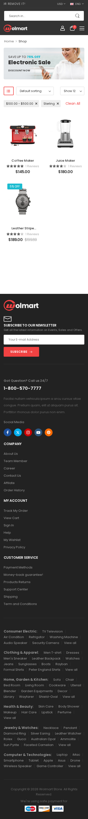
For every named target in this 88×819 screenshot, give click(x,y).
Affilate (9, 483)
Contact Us (12, 475)
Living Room (34, 685)
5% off (15, 186)
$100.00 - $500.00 (19, 104)
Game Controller (50, 766)
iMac (76, 754)
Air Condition (14, 637)
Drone (75, 760)
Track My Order (16, 510)
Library (9, 696)
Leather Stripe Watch (22, 230)
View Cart (11, 518)
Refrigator (37, 637)
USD (59, 4)
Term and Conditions (20, 604)
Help (7, 532)
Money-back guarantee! (23, 574)
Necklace (51, 728)
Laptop (62, 754)
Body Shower (68, 706)
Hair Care (29, 712)
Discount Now (19, 71)
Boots (46, 664)
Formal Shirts (14, 669)
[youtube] (38, 432)
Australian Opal (43, 739)
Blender (10, 691)
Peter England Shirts (44, 669)
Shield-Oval (48, 696)
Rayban (61, 664)
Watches (73, 658)
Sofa (57, 679)
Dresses (72, 652)
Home (9, 41)
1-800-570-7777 (22, 388)
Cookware (57, 685)
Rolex (8, 739)
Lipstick (47, 712)
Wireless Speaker (18, 766)
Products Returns (17, 582)
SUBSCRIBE (18, 352)
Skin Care (46, 706)
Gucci (21, 739)
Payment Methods (18, 567)
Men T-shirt (52, 652)
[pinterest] (49, 432)
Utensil (76, 685)
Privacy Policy (14, 547)
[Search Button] (78, 16)
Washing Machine (64, 637)
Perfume (64, 712)
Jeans (8, 664)
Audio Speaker (15, 643)
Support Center (16, 589)
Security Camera (45, 643)
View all (70, 643)
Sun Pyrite (11, 745)
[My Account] (62, 28)
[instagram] (28, 432)
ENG (78, 4)
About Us (11, 453)
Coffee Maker (22, 160)
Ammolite (68, 739)
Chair (70, 679)
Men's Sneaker (15, 658)
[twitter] (18, 432)
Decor (62, 691)
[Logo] (15, 28)
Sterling (49, 104)
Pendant (70, 728)
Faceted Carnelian (39, 745)
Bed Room (12, 685)
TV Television (52, 631)
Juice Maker (65, 160)
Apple (48, 760)
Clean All (73, 103)
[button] (81, 28)
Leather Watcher (68, 733)
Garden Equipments (37, 691)
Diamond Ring (15, 733)
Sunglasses (27, 664)
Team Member (15, 461)
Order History (14, 490)
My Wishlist (12, 540)
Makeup (10, 712)
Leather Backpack (46, 658)
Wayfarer (26, 696)
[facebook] (7, 432)
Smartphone (14, 760)
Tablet (34, 760)
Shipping (11, 596)
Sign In (9, 525)
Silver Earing (40, 733)
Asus (62, 760)
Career (9, 468)
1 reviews (32, 166)
